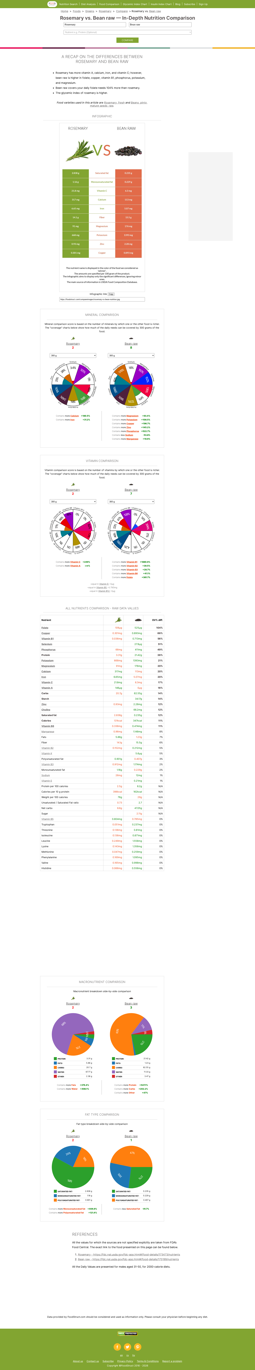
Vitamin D (104, 584)
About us (78, 1361)
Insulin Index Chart (161, 4)
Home (64, 11)
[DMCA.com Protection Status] (128, 1334)
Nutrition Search (68, 4)
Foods (77, 11)
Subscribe (189, 4)
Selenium (46, 644)
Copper (45, 633)
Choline (45, 709)
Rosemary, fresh (114, 102)
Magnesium (48, 665)
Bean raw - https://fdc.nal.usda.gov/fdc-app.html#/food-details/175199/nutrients (128, 1259)
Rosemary (105, 11)
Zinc (43, 704)
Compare (122, 11)
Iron (43, 676)
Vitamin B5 (101, 587)
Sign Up (203, 4)
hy (133, 1355)
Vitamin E (46, 780)
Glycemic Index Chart (135, 4)
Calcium (46, 671)
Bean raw (155, 11)
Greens (89, 11)
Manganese (47, 731)
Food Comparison (109, 4)
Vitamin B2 (47, 747)
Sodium (45, 775)
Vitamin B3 (47, 764)
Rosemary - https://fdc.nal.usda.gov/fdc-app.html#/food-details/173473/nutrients (129, 1254)
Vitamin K (46, 753)
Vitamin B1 (47, 638)
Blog (177, 4)
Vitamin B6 (47, 726)
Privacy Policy (125, 1361)
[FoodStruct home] (53, 6)
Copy (111, 294)
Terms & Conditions (148, 1361)
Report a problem (172, 1361)
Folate (44, 627)
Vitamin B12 (104, 591)
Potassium (47, 660)
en (121, 1355)
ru (127, 1355)
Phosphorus (48, 649)
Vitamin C (47, 682)
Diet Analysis (88, 4)
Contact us (93, 1361)
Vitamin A (47, 687)
